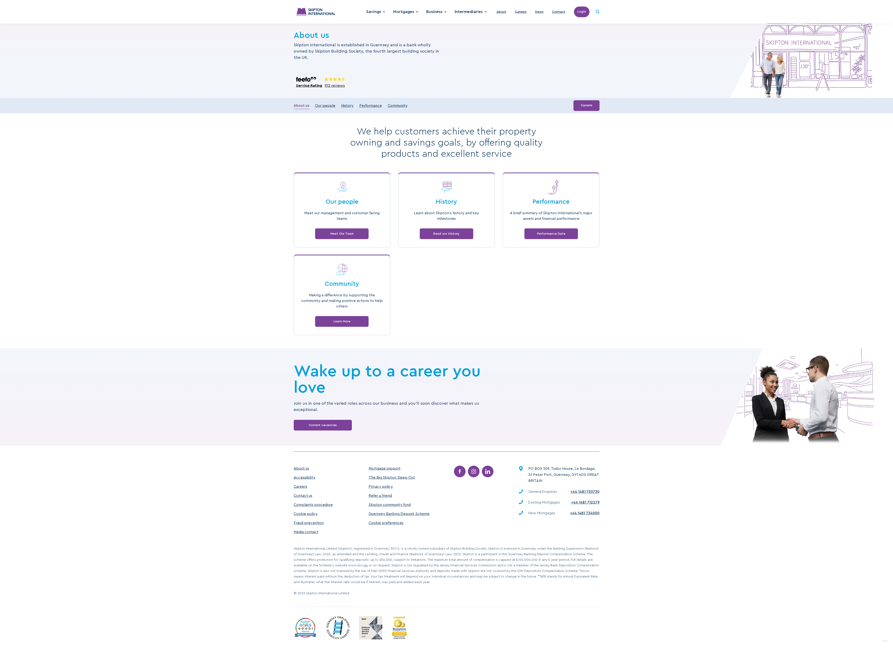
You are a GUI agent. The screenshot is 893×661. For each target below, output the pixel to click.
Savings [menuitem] (373, 12)
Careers (520, 11)
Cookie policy (306, 514)
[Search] (597, 12)
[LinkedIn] (487, 471)
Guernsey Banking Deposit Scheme (399, 514)
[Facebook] (460, 471)
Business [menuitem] (434, 12)
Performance (370, 105)
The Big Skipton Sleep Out (392, 477)
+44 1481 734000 (585, 513)
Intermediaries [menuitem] (469, 12)
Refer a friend (380, 495)
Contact (558, 11)
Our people (325, 105)
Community (397, 105)
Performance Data (551, 233)
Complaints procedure (313, 505)
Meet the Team (342, 233)
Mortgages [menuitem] (403, 12)
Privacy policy (381, 486)
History (347, 105)
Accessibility (304, 477)
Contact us (303, 495)
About (501, 11)
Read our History (446, 233)
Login (581, 11)
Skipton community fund (390, 505)
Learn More (341, 321)
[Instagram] (474, 471)
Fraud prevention (309, 523)
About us (301, 105)
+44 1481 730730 (585, 492)
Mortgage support (384, 468)
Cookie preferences (386, 523)
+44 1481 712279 (585, 502)
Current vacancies (323, 425)
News (539, 11)
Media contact (306, 532)
